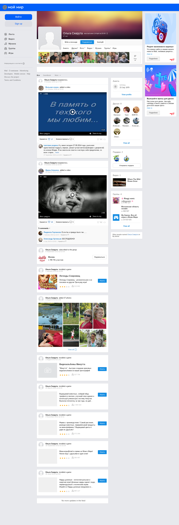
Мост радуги (45, 134)
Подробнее (153, 59)
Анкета (66, 48)
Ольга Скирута (133, 234)
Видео (90, 48)
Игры (114, 48)
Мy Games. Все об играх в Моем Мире (129, 216)
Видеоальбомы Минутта (72, 364)
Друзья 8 (117, 104)
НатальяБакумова (117, 115)
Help (28, 74)
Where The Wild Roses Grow (134, 180)
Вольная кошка (52, 87)
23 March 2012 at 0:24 (53, 172)
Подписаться (99, 257)
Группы (107, 48)
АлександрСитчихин (136, 126)
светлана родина (51, 145)
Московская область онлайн (130, 208)
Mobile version (19, 74)
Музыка (98, 48)
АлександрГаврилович (117, 126)
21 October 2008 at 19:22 (54, 89)
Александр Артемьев (52, 239)
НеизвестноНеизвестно (126, 126)
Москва (51, 257)
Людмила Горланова (52, 232)
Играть (102, 281)
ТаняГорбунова (127, 115)
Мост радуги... (45, 216)
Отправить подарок (126, 165)
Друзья (74, 48)
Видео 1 (117, 175)
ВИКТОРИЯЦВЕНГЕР (136, 115)
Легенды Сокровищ (69, 276)
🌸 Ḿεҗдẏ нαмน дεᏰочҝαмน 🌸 (127, 200)
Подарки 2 (118, 152)
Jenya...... (117, 137)
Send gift (100, 42)
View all (71, 350)
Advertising (24, 71)
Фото (82, 48)
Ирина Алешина (52, 170)
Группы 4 (117, 194)
